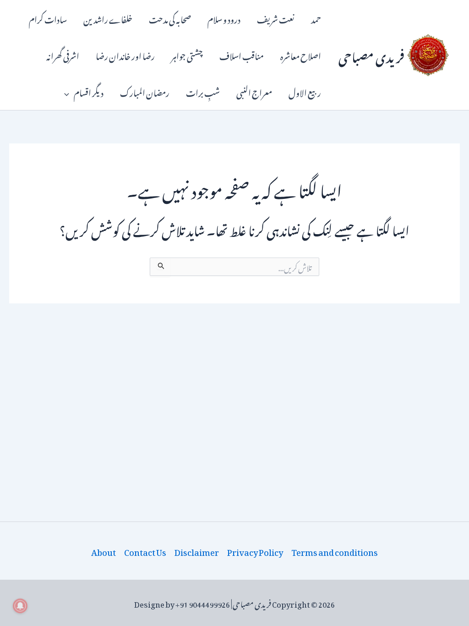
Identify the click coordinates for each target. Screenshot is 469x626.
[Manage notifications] (20, 606)
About (103, 551)
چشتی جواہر (187, 54)
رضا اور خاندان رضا (125, 54)
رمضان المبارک (144, 91)
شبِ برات (203, 91)
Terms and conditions (334, 551)
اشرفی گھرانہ (62, 54)
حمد (316, 18)
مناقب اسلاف (241, 54)
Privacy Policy (255, 551)
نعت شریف (275, 18)
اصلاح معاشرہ (300, 54)
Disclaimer (197, 551)
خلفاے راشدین (107, 18)
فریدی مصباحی (371, 55)
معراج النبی (254, 91)
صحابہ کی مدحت (170, 18)
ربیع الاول (305, 91)
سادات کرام (48, 18)
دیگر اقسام (89, 91)
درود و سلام (223, 18)
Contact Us (145, 551)
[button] (69, 91)
